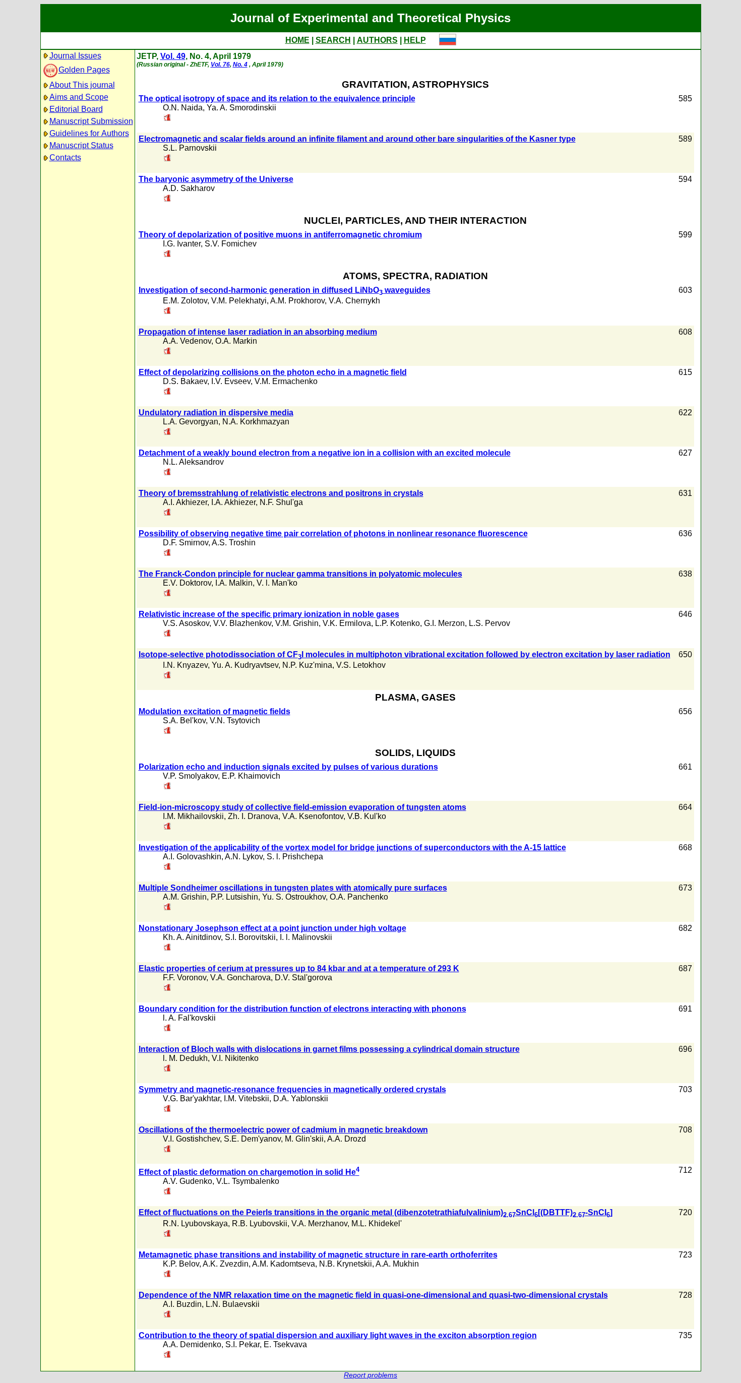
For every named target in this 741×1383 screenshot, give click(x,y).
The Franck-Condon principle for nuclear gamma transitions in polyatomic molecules (300, 574)
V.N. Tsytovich (235, 720)
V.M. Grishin (297, 623)
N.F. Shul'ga (281, 502)
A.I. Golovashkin (192, 856)
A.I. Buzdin (182, 1304)
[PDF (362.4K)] (167, 158)
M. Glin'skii (304, 1139)
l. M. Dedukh (185, 1058)
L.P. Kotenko (397, 623)
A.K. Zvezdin (226, 1264)
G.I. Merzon (444, 623)
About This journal (82, 85)
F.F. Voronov (184, 977)
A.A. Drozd (346, 1139)
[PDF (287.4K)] (167, 311)
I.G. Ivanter (182, 243)
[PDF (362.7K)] (167, 199)
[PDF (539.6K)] (167, 1314)
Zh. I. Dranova (253, 816)
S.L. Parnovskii (190, 148)
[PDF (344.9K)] (167, 731)
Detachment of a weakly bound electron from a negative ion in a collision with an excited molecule (325, 453)
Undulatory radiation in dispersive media (216, 412)
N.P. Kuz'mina (307, 665)
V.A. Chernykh (354, 300)
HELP (415, 40)
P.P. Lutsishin (234, 897)
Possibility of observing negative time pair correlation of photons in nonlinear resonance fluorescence (333, 533)
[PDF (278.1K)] (167, 1149)
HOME (297, 40)
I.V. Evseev (231, 381)
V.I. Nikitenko (235, 1058)
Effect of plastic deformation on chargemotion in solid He (249, 1172)
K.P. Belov (181, 1264)
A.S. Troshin (234, 542)
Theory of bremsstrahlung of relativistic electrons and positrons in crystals (281, 493)
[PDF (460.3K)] (167, 351)
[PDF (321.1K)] (167, 827)
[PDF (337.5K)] (167, 1355)
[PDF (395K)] (167, 675)
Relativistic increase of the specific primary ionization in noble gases (269, 614)
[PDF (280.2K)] (167, 432)
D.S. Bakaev (185, 381)
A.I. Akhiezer (185, 502)
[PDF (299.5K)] (167, 513)
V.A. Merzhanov (319, 1223)
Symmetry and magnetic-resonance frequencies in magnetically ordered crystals (292, 1089)
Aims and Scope (78, 97)
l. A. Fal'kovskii (189, 1018)
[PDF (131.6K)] (167, 553)
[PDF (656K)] (167, 907)
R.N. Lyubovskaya (195, 1223)
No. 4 (240, 64)
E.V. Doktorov (187, 583)
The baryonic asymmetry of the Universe (216, 179)
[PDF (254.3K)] (167, 1234)
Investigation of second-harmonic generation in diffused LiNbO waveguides (284, 290)
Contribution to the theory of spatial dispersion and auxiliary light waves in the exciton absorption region (338, 1335)
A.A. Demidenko (192, 1344)
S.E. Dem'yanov (252, 1139)
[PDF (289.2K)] (167, 118)
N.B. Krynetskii (345, 1264)
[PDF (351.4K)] (167, 1109)
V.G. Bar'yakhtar (191, 1098)
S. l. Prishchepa (295, 856)
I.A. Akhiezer (233, 502)
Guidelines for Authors (89, 133)
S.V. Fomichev (231, 243)
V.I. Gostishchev (191, 1139)
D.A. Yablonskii (300, 1098)
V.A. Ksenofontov (312, 816)
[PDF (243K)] (167, 634)
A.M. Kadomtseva (283, 1264)
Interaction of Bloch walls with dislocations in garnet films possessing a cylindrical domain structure (329, 1049)
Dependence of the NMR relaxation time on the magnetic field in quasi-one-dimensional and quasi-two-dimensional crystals (373, 1295)
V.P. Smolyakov (190, 776)
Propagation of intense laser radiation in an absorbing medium (258, 332)
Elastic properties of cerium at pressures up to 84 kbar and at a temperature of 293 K (299, 968)
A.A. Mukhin (397, 1264)
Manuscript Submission (91, 121)
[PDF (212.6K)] (167, 472)
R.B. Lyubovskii (259, 1223)
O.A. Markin (236, 341)
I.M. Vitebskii (246, 1098)
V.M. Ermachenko (286, 381)
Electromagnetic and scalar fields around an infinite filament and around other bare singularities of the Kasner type (357, 139)
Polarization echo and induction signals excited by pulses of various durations (288, 767)
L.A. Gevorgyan (190, 421)
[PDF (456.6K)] (167, 1068)
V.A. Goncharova (240, 977)
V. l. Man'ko (277, 583)
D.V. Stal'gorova (303, 977)
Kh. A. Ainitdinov (192, 937)
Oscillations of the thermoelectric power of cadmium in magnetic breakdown (283, 1129)
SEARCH (333, 40)
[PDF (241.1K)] (167, 988)
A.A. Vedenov (187, 341)
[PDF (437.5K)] (167, 392)
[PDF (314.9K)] (167, 254)
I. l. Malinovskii (306, 937)
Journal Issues (75, 55)
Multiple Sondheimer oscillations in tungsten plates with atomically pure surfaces (293, 888)
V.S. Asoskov (186, 623)
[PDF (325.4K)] (167, 1028)
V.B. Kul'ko (366, 816)
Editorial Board (76, 109)
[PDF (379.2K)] (167, 948)
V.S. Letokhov (361, 665)
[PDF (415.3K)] (167, 1274)
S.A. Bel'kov (184, 720)
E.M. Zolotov (185, 300)
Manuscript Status (81, 145)
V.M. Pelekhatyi (239, 300)
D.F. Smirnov (185, 542)
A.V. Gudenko (187, 1181)
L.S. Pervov (489, 623)
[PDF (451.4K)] (167, 1191)
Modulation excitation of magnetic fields (214, 711)
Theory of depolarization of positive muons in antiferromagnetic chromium (280, 234)
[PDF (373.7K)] (167, 867)
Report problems (370, 1375)
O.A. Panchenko (359, 897)
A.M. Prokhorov (297, 300)
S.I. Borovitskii (250, 937)
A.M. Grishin (185, 897)
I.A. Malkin (234, 583)
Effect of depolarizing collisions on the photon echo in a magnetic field (273, 372)
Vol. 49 (173, 56)
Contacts (65, 157)
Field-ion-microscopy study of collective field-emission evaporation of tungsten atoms (302, 807)
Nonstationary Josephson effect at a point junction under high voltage (272, 928)
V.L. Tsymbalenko (247, 1181)
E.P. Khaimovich (251, 776)
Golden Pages (84, 70)
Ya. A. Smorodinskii (241, 107)
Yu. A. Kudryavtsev (245, 665)
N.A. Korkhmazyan (255, 421)
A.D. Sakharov (189, 188)
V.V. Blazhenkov (242, 623)
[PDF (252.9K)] (167, 786)
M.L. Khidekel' (376, 1223)
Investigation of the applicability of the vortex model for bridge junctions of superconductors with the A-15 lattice (352, 847)
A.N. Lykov (244, 856)
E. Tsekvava (285, 1344)
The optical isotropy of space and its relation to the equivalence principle (277, 98)
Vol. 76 (220, 64)
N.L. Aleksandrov (193, 462)
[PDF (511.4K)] (167, 593)
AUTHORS (377, 40)
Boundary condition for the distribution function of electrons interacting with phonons (302, 1008)
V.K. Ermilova (347, 623)
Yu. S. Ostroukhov (294, 897)
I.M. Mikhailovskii (193, 816)
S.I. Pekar (242, 1344)
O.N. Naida (183, 107)
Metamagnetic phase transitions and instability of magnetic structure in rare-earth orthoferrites (318, 1254)
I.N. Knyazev (185, 665)
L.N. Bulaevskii (233, 1304)
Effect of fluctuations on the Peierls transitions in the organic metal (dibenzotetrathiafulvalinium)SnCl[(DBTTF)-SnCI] (375, 1212)
